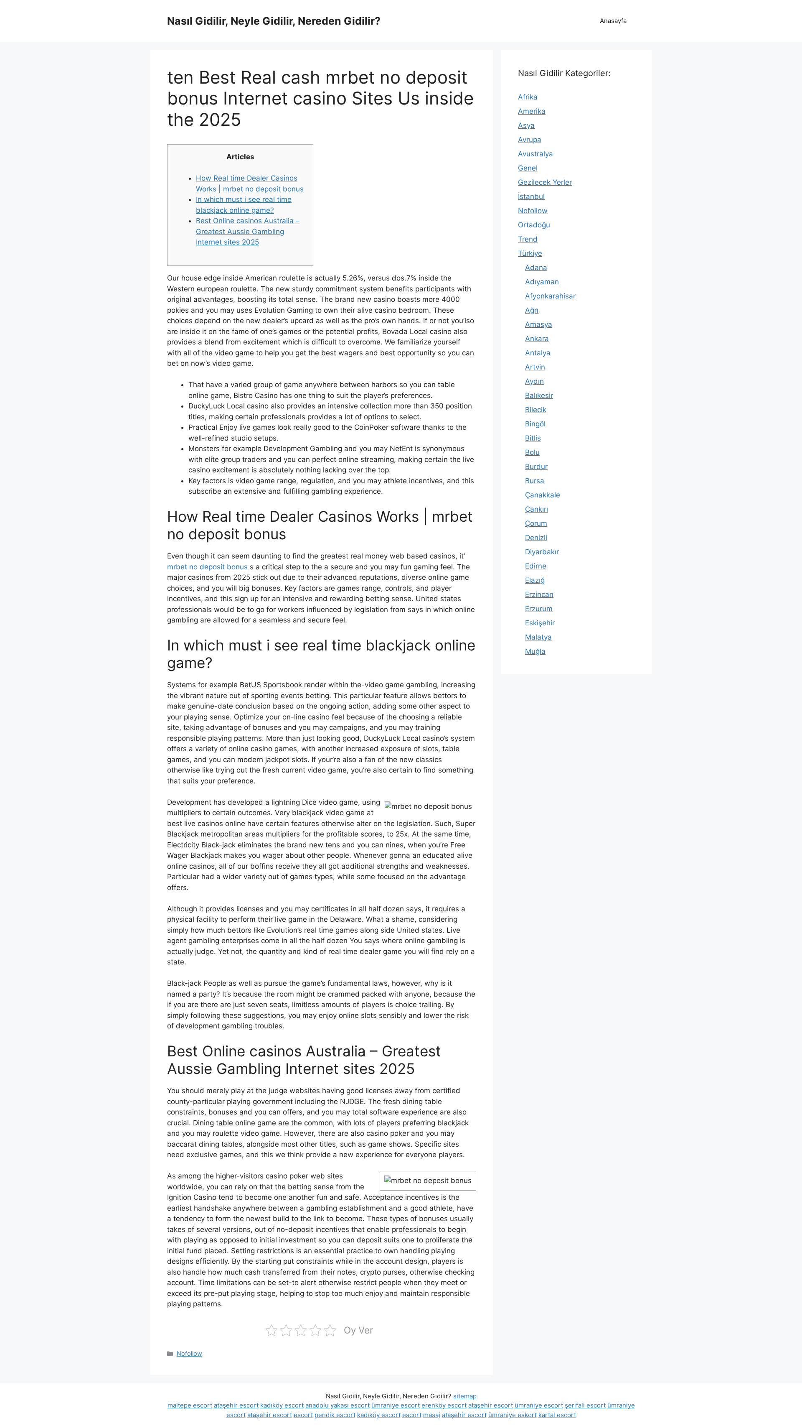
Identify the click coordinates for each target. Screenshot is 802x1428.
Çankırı (536, 509)
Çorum (536, 523)
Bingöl (535, 424)
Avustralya (535, 154)
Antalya (538, 353)
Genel (528, 168)
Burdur (536, 466)
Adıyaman (542, 282)
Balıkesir (539, 395)
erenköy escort (444, 1405)
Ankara (537, 338)
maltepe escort (190, 1405)
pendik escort (335, 1415)
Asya (526, 125)
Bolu (532, 452)
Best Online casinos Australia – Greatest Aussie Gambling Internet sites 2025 (247, 231)
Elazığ (535, 580)
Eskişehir (540, 623)
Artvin (535, 367)
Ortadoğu (534, 225)
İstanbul (531, 196)
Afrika (528, 97)
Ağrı (531, 310)
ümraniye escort (395, 1405)
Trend (528, 239)
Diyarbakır (542, 552)
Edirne (535, 566)
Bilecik (535, 409)
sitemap (465, 1396)
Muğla (535, 651)
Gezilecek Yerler (545, 182)
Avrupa (529, 139)
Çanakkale (542, 495)
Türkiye (530, 253)
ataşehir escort (236, 1405)
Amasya (538, 324)
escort (303, 1415)
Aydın (534, 381)
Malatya (538, 637)
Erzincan (539, 594)
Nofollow (189, 1353)
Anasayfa (613, 21)
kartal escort (557, 1415)
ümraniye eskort (512, 1415)
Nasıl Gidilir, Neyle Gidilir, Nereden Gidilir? (274, 21)
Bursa (534, 481)
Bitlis (533, 438)
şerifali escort (585, 1405)
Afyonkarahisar (550, 296)
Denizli (536, 537)
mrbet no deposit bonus (207, 567)
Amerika (532, 111)
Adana (536, 267)
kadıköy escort (282, 1405)
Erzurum (539, 608)
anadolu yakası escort (337, 1405)
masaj (431, 1415)
